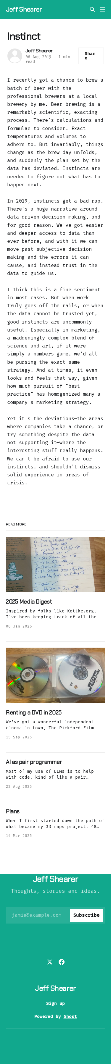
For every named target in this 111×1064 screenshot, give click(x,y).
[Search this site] (92, 9)
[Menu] (102, 9)
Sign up (55, 1003)
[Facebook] (62, 962)
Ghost (70, 1016)
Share (90, 56)
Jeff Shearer (24, 9)
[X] (50, 962)
